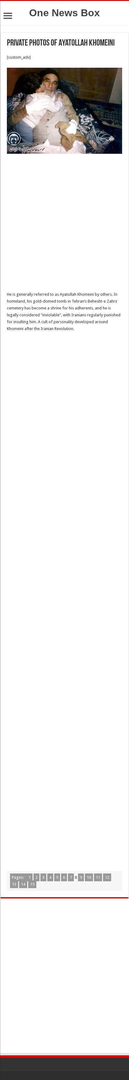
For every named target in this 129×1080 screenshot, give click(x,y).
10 (89, 877)
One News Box (64, 12)
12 (107, 877)
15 (32, 884)
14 (23, 884)
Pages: (18, 877)
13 (14, 884)
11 (98, 877)
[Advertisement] (64, 224)
